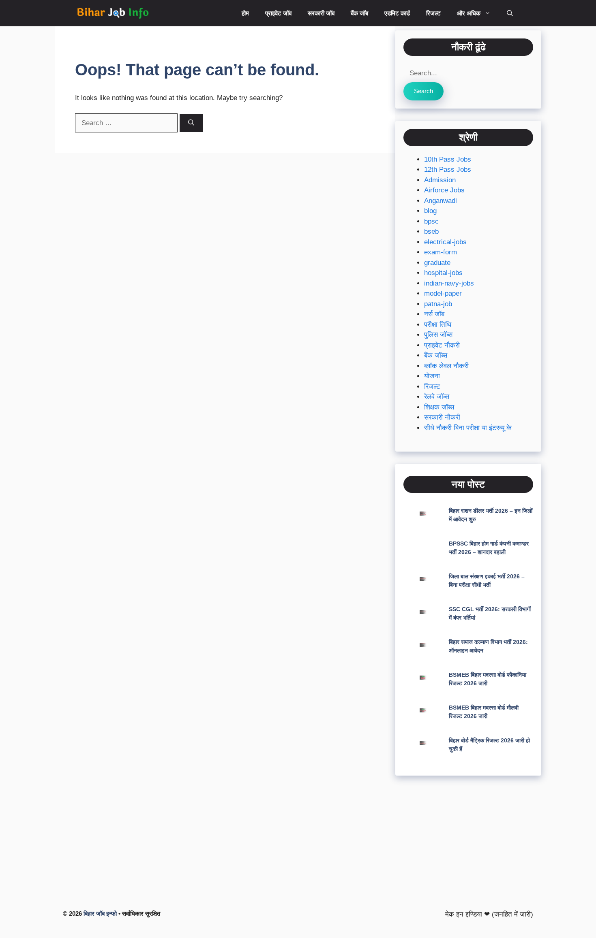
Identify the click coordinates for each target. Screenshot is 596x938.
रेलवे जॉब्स (436, 397)
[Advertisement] (468, 844)
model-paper (443, 293)
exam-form (440, 252)
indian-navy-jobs (449, 283)
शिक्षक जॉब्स (439, 407)
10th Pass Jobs (447, 159)
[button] (510, 13)
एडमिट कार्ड (397, 13)
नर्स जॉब (434, 314)
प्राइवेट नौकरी (442, 345)
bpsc (431, 221)
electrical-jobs (445, 242)
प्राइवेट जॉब (278, 13)
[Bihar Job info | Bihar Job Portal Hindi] (112, 13)
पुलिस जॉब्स (438, 335)
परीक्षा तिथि (437, 324)
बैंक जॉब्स (435, 355)
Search (423, 90)
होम (245, 13)
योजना (432, 376)
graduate (437, 262)
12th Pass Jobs (447, 169)
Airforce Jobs (444, 190)
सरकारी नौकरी (442, 417)
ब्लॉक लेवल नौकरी (446, 366)
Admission (440, 180)
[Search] (191, 123)
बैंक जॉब (359, 13)
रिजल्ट (433, 13)
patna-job (438, 304)
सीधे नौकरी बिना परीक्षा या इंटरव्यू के (468, 428)
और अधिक (468, 13)
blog (430, 211)
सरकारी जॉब (321, 13)
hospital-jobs (443, 273)
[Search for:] (127, 123)
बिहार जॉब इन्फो (100, 913)
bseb (431, 231)
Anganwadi (440, 201)
